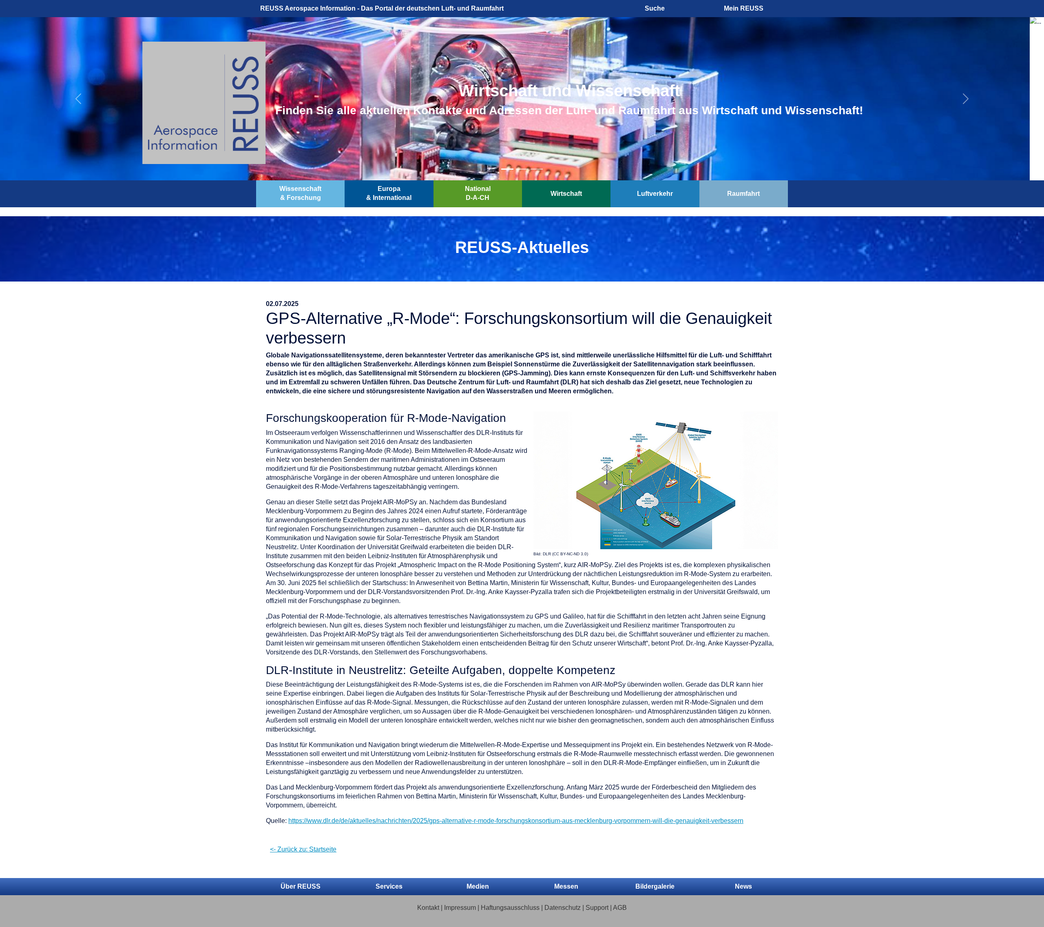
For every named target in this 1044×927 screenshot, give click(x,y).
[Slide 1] (507, 169)
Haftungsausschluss (510, 907)
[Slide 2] (522, 169)
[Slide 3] (537, 169)
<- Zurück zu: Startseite (303, 849)
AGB (620, 907)
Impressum (460, 907)
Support (597, 907)
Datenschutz (562, 907)
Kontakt (428, 907)
